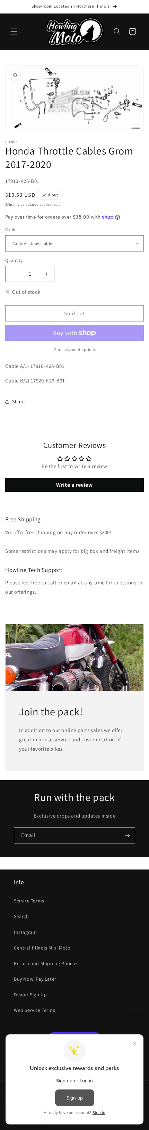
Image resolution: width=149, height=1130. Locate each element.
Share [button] (18, 401)
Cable (10, 229)
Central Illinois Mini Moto (42, 948)
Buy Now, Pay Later (35, 979)
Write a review (74, 484)
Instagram (25, 932)
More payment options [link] (74, 349)
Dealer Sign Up (30, 994)
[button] (13, 31)
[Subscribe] (127, 835)
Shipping (12, 204)
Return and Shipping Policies (46, 963)
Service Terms (29, 901)
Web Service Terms (34, 1010)
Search (21, 916)
